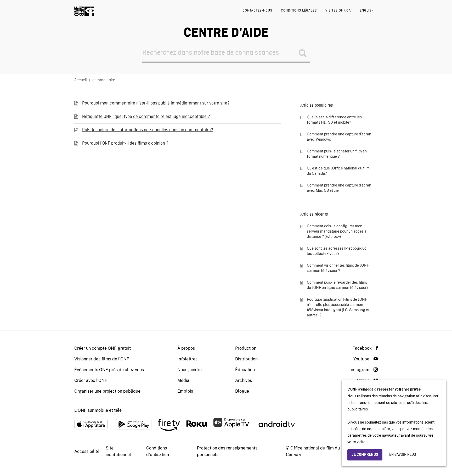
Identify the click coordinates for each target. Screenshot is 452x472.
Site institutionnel (118, 451)
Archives (243, 380)
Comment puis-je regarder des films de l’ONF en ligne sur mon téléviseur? (337, 285)
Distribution (246, 358)
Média (183, 380)
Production (245, 348)
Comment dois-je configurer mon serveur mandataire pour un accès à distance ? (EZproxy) (336, 231)
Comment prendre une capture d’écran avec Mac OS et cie (339, 188)
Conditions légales (299, 10)
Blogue (242, 391)
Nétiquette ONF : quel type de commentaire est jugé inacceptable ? (146, 116)
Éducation (245, 369)
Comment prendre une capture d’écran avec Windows (339, 136)
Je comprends (365, 455)
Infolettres (187, 358)
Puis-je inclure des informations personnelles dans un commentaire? (147, 130)
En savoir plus (402, 454)
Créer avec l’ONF (90, 380)
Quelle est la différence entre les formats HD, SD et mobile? (334, 119)
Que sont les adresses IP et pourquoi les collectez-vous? (337, 251)
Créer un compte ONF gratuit (102, 348)
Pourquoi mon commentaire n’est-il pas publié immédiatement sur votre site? (156, 103)
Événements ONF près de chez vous (109, 369)
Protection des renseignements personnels (227, 451)
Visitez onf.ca (338, 10)
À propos (186, 348)
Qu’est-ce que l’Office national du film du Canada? (338, 170)
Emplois (185, 391)
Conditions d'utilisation (157, 451)
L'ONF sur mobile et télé (98, 410)
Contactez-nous (257, 10)
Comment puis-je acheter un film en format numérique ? (337, 153)
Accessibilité (86, 451)
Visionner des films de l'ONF (101, 358)
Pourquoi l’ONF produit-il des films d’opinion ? (125, 143)
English (367, 10)
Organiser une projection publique (107, 391)
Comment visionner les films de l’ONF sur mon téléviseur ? (338, 268)
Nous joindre (189, 369)
